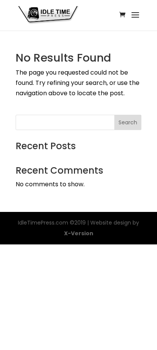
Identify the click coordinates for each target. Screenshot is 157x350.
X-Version (78, 233)
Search (128, 122)
